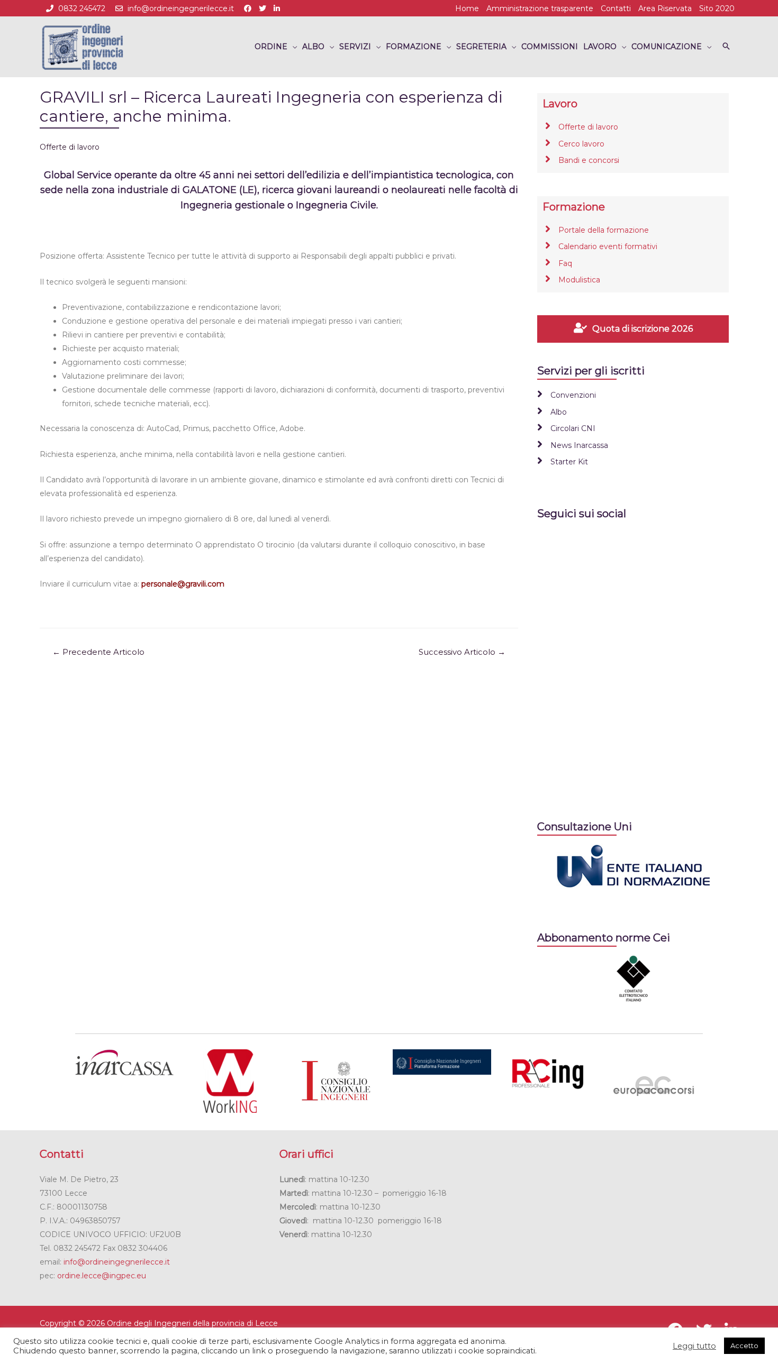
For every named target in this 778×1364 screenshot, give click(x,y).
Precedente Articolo (98, 652)
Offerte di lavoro (69, 147)
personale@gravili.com (182, 584)
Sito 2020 (717, 8)
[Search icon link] (726, 47)
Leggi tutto (694, 1346)
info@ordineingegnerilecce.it (181, 8)
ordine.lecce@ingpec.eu (101, 1275)
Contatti (616, 8)
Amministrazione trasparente (539, 8)
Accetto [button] (744, 1345)
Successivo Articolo (462, 652)
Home (467, 8)
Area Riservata (665, 8)
